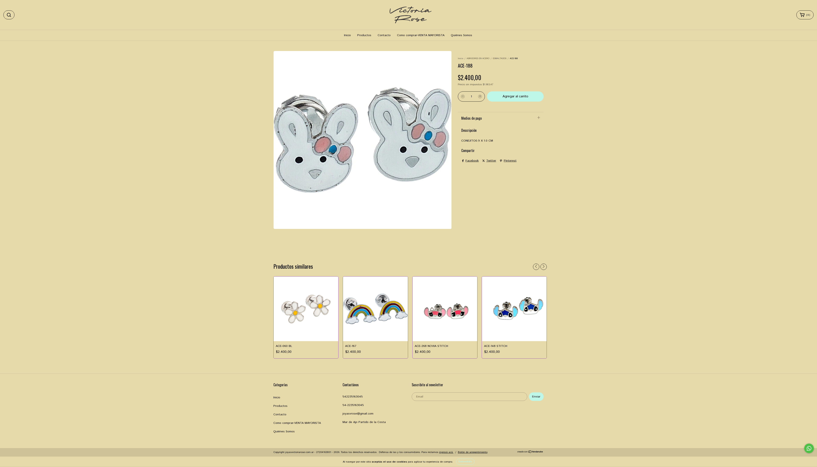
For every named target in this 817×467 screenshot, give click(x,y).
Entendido (465, 461)
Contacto (384, 35)
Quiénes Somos (461, 35)
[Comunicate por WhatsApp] (809, 448)
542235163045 (353, 397)
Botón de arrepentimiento (472, 452)
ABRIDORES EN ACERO (478, 58)
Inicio (347, 35)
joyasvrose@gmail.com (358, 414)
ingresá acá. (446, 452)
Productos (364, 35)
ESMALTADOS (499, 58)
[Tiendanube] (530, 452)
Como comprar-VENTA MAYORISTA (420, 35)
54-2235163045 (353, 405)
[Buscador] (8, 14)
